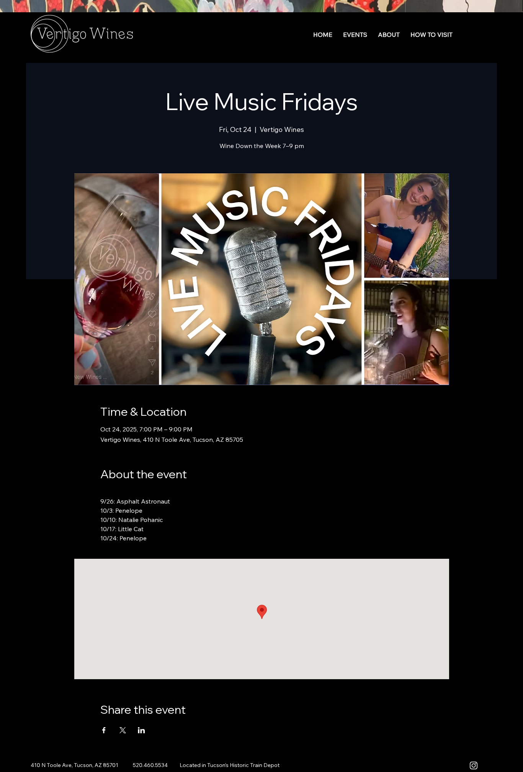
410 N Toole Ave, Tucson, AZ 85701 (75, 765)
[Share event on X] (122, 730)
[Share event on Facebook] (104, 730)
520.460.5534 (150, 765)
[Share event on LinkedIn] (141, 730)
